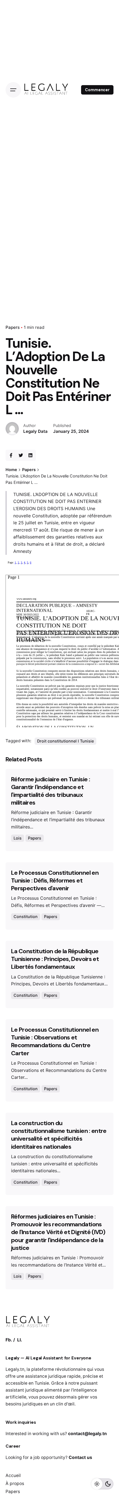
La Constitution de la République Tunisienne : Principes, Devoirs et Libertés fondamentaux (55, 959)
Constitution (26, 916)
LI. (19, 1340)
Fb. (9, 1340)
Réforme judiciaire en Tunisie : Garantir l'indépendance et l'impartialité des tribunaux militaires (50, 791)
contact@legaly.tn (87, 1433)
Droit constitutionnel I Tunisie (65, 741)
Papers (13, 327)
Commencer (97, 89)
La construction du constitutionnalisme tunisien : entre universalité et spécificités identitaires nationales (59, 1134)
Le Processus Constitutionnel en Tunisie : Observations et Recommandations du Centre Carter (55, 1041)
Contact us (80, 1457)
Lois (18, 838)
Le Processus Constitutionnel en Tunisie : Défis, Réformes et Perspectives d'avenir (55, 880)
